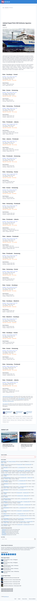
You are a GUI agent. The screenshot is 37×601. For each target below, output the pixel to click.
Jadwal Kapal (12, 416)
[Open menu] (35, 1)
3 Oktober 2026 (29, 477)
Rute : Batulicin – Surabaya (11, 316)
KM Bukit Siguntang (7, 477)
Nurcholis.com (6, 596)
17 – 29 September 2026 (22, 489)
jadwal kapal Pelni (21, 398)
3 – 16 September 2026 (22, 515)
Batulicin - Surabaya (6, 416)
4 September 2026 (26, 492)
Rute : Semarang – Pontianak (11, 106)
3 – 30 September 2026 (21, 467)
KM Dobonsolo (6, 507)
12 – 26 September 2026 (22, 483)
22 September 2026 (26, 501)
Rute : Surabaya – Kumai (10, 74)
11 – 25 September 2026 (22, 486)
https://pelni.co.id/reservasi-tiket (8, 401)
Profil (15, 598)
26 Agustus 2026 (20, 504)
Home (3, 7)
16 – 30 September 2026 (22, 474)
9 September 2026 (20, 495)
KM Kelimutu (10, 418)
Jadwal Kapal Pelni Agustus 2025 (27, 416)
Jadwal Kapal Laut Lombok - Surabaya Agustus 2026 (12, 581)
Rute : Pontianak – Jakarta (10, 122)
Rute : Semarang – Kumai (10, 172)
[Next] (34, 441)
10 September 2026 (28, 464)
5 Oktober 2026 (26, 495)
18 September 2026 (21, 470)
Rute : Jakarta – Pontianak (10, 139)
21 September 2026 (27, 504)
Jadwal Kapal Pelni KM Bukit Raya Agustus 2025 (9, 412)
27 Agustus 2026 (19, 510)
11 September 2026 (29, 521)
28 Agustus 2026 (19, 464)
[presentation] (9, 437)
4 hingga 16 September (12, 461)
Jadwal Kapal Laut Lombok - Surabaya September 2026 (12, 579)
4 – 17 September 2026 (20, 513)
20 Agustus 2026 (20, 524)
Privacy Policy (24, 598)
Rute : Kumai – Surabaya (10, 285)
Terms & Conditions (32, 598)
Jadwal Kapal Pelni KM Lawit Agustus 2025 (29, 412)
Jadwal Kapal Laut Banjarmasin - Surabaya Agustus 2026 (12, 585)
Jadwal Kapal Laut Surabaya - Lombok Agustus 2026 (12, 583)
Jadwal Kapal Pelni (18, 416)
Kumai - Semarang (16, 418)
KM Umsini (4, 534)
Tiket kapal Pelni (5, 403)
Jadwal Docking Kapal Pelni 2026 (7, 588)
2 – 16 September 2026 (22, 507)
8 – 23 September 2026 (24, 498)
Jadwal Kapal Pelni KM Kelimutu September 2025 (19, 412)
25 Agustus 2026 (21, 518)
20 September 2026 (23, 477)
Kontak (19, 598)
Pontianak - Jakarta (30, 418)
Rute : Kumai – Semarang (10, 90)
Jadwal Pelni (7, 7)
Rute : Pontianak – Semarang (11, 156)
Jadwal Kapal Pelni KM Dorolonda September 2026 (11, 577)
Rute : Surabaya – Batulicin (11, 301)
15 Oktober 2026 (27, 470)
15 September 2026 (26, 524)
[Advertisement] (18, 15)
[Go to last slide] (2, 441)
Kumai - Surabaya (22, 418)
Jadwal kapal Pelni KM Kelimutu (8, 396)
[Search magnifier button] (34, 457)
